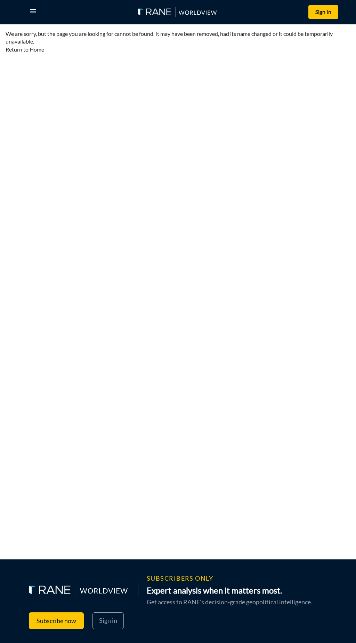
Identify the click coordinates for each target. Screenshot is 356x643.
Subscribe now (56, 621)
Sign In (323, 11)
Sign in (108, 620)
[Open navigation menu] (34, 12)
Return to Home (25, 49)
